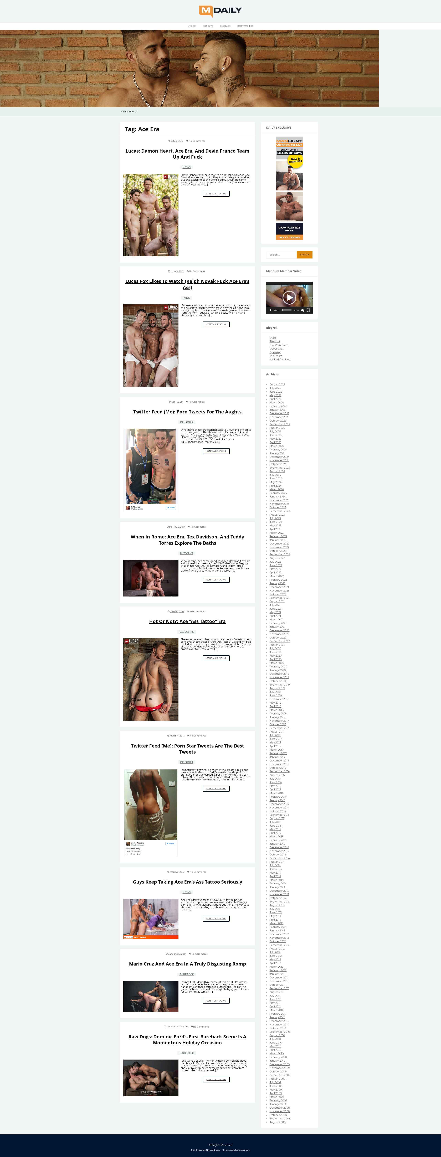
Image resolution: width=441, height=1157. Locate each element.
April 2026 (275, 399)
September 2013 (280, 901)
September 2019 (280, 684)
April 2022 (275, 572)
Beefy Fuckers (245, 26)
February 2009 (278, 1100)
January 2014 (277, 887)
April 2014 (275, 876)
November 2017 (279, 720)
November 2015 (279, 807)
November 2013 (279, 894)
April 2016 (275, 789)
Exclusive (187, 631)
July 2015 (275, 822)
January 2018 (277, 717)
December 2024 (279, 456)
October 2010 (278, 1028)
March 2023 (277, 532)
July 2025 (275, 431)
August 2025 (277, 427)
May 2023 (275, 525)
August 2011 (277, 992)
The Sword (276, 355)
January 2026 (277, 409)
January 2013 (277, 930)
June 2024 (276, 478)
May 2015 (275, 829)
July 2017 (275, 735)
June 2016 (276, 782)
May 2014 (275, 872)
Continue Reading (218, 194)
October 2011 (277, 984)
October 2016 (278, 767)
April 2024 (275, 485)
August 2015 (277, 818)
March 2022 (277, 576)
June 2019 (276, 695)
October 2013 (278, 898)
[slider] (286, 310)
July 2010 (275, 1039)
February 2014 (278, 883)
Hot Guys (208, 26)
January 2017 (277, 757)
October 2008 (278, 1115)
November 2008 (280, 1111)
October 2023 (278, 507)
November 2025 (279, 417)
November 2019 (279, 677)
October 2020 (278, 637)
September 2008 (280, 1118)
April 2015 (275, 832)
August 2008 (278, 1122)
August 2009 (277, 1078)
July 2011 (275, 995)
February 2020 (278, 666)
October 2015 (278, 811)
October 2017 (278, 724)
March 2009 (277, 1096)
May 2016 (275, 785)
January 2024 (278, 496)
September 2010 (280, 1031)
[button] (289, 298)
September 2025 (280, 424)
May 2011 (275, 1002)
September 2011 (279, 988)
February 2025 (278, 449)
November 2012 (279, 937)
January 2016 (277, 800)
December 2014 (279, 847)
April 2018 (275, 706)
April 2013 (275, 919)
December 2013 (279, 890)
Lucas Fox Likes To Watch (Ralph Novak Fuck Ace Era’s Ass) (187, 284)
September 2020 (280, 641)
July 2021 (275, 605)
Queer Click (276, 348)
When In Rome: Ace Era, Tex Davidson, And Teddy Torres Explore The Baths (187, 539)
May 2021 (275, 612)
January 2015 (277, 843)
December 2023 (279, 500)
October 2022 (278, 550)
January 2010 (277, 1060)
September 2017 (280, 728)
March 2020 (277, 663)
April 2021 (275, 616)
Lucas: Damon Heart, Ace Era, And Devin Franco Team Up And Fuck (187, 154)
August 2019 (277, 688)
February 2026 (278, 406)
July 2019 (275, 691)
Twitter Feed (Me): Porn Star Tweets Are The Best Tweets (187, 749)
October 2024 (278, 464)
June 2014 (276, 869)
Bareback (225, 26)
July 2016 (275, 778)
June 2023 (276, 521)
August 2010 (277, 1035)
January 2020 (278, 670)
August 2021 (277, 601)
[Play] (270, 310)
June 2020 (276, 652)
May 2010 (275, 1046)
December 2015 (279, 804)
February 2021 (278, 623)
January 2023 (277, 540)
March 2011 (276, 1010)
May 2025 (275, 438)
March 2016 (276, 793)
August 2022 (277, 558)
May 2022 (275, 568)
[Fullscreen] (308, 310)
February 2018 (278, 713)
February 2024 (278, 493)
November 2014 (279, 851)
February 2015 (278, 840)
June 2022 (276, 565)
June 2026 (276, 391)
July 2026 (275, 388)
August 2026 (277, 384)
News (187, 167)
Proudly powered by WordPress (205, 1150)
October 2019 (278, 681)
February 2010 (278, 1057)
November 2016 (279, 764)
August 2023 (277, 514)
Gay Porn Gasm (279, 345)
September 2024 (280, 467)
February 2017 (278, 753)
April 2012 (275, 963)
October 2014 (278, 854)
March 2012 (276, 966)
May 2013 (275, 916)
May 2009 (276, 1089)
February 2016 (278, 796)
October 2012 (278, 941)
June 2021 (276, 608)
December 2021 (279, 587)
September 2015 (279, 814)
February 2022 (278, 579)
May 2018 (275, 702)
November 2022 (279, 547)
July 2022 (275, 561)
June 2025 (276, 435)
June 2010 (276, 1042)
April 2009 (276, 1093)
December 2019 (279, 673)
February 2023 (278, 536)
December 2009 (280, 1064)
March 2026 (277, 402)
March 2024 (277, 489)
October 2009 (278, 1071)
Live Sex (192, 26)
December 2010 (279, 1021)
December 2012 (279, 934)
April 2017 (275, 746)
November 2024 (279, 460)
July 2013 (275, 908)
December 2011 (279, 977)
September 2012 (280, 945)
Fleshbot (275, 341)
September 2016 (280, 771)
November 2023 (279, 503)
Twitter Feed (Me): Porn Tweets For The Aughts (187, 411)
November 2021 (279, 590)
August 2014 (277, 861)
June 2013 (276, 912)
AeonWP (245, 1150)
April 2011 (275, 1006)
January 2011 (277, 1017)
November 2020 (280, 634)
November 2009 (280, 1068)
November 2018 (279, 699)
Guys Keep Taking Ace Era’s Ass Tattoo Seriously (187, 882)
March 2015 (276, 836)
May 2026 (275, 395)
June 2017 (276, 738)
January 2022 (277, 583)
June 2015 (275, 825)
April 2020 (276, 659)
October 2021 (278, 594)
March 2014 (277, 879)
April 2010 (275, 1049)
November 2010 (279, 1024)
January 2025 (277, 453)
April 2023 (275, 529)
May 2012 (275, 959)
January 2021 (277, 626)
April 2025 (275, 442)
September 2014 (280, 858)
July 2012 (275, 952)
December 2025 (279, 413)
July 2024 (275, 474)
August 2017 (277, 731)
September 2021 (280, 597)
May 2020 (276, 655)
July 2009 (275, 1082)
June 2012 (276, 955)
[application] (289, 298)
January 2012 (277, 974)
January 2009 (278, 1104)
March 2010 (277, 1053)
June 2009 (276, 1086)
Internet (186, 422)
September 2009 (280, 1075)
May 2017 (275, 742)
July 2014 (275, 865)
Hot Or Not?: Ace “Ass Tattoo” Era (187, 621)
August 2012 (277, 948)
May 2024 (275, 482)
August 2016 (277, 775)
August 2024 (277, 471)
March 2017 (277, 749)
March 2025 (277, 446)
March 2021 (276, 619)
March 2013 (276, 923)
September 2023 (280, 511)
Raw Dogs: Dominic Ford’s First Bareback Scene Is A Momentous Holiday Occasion (187, 1039)
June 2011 (275, 999)
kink (186, 297)
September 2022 (280, 554)
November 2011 (279, 981)
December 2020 (280, 630)
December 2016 (279, 760)
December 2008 (280, 1107)
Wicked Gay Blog (280, 359)
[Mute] (302, 310)
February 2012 (278, 970)
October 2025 (278, 420)
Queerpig (275, 352)
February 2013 (278, 926)
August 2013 (277, 905)
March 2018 (277, 710)
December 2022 (279, 543)
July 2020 (275, 648)
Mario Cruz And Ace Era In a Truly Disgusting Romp (187, 964)
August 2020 (277, 644)
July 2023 (275, 518)
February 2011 (278, 1013)
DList (273, 337)
